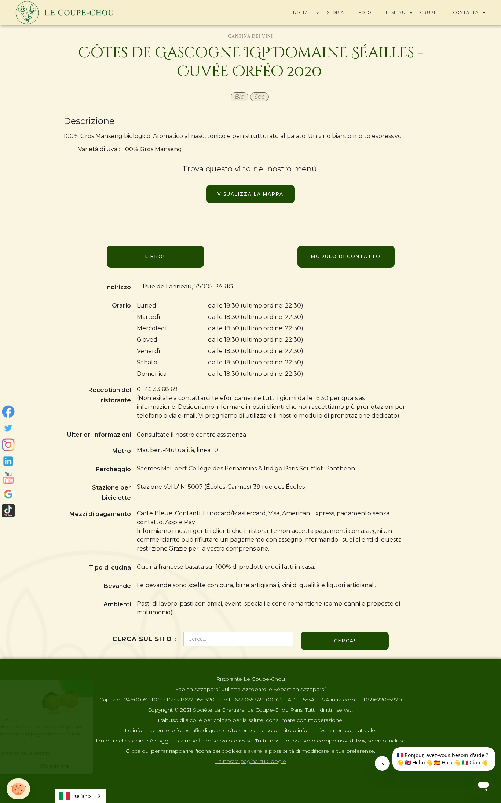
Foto (365, 12)
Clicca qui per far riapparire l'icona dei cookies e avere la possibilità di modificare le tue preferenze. (250, 751)
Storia (335, 12)
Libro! (155, 256)
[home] (64, 12)
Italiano (82, 796)
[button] (302, 12)
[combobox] (80, 796)
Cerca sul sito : (144, 639)
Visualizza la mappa (250, 194)
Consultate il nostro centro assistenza (191, 434)
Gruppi (429, 12)
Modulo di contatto (346, 256)
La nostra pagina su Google (250, 761)
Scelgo (46, 766)
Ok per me (123, 766)
